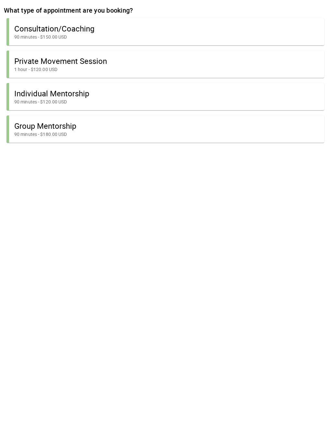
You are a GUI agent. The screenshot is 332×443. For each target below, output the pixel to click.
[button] (165, 31)
